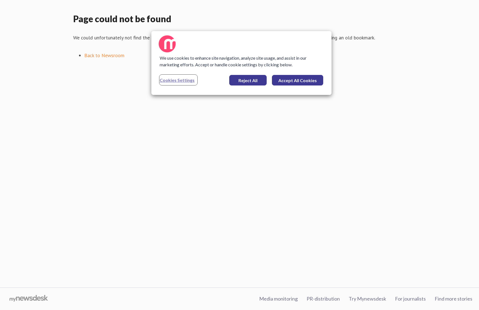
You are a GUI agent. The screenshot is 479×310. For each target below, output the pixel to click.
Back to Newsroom (104, 55)
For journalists (410, 299)
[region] (241, 63)
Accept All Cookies (297, 80)
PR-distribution (323, 299)
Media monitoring (278, 299)
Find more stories (453, 299)
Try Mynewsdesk (367, 299)
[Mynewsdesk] (29, 298)
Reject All (248, 80)
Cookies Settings (177, 80)
